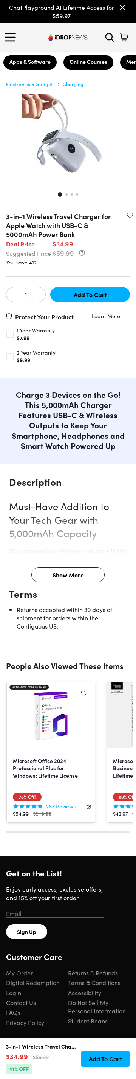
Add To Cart (90, 294)
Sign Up (26, 931)
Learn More (106, 316)
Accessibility (84, 992)
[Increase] (37, 294)
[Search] (109, 37)
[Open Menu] (12, 37)
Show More (68, 575)
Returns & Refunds (93, 973)
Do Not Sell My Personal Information (97, 1006)
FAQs (13, 1012)
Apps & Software (30, 61)
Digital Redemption (33, 982)
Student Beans (88, 1021)
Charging (73, 84)
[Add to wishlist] (129, 214)
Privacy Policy (25, 1022)
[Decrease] (14, 294)
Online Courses (88, 61)
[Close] (122, 7)
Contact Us (21, 1002)
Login (13, 992)
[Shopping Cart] (123, 37)
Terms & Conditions (94, 982)
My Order (19, 973)
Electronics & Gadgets (30, 84)
